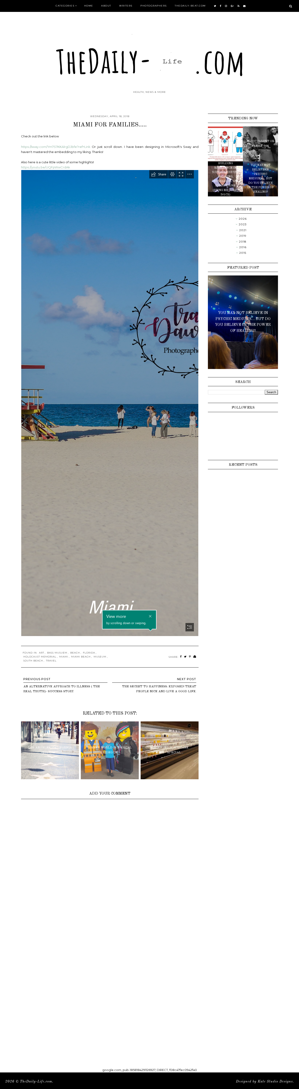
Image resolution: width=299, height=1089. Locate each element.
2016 (242, 247)
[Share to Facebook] (181, 656)
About (106, 5)
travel (51, 660)
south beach (33, 660)
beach (75, 652)
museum (100, 656)
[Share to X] (185, 656)
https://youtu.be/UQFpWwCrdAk (45, 167)
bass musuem (57, 652)
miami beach (81, 656)
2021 (242, 230)
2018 (242, 241)
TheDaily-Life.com (36, 1081)
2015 (242, 252)
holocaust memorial (39, 656)
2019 (242, 235)
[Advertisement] (110, 947)
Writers (125, 5)
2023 (243, 224)
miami (63, 656)
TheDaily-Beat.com (190, 5)
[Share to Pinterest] (190, 656)
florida (89, 652)
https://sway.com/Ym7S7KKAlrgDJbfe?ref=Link (55, 147)
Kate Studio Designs (275, 1081)
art (41, 652)
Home (88, 5)
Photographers (153, 5)
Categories (65, 5)
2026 (243, 218)
